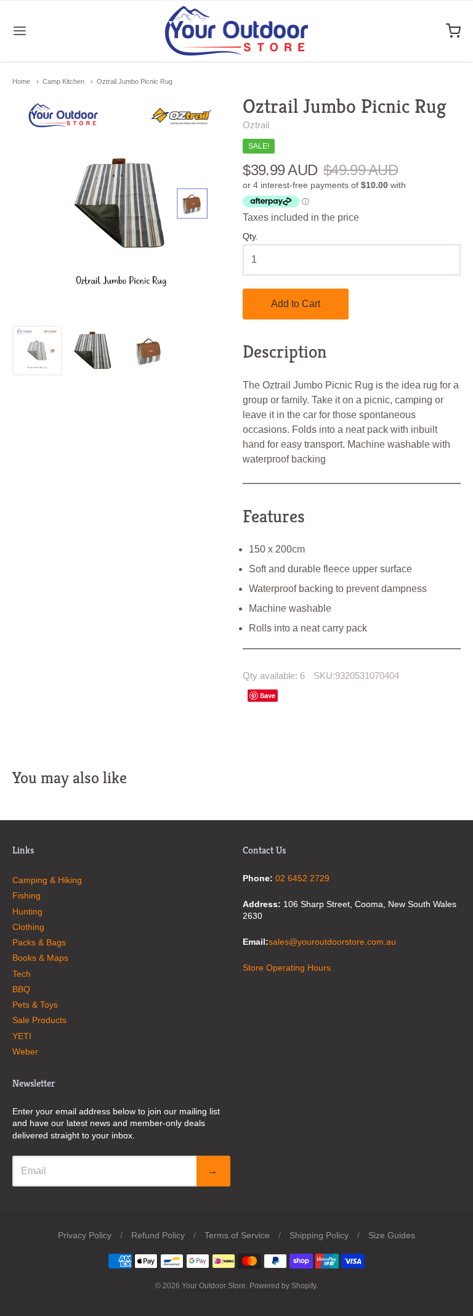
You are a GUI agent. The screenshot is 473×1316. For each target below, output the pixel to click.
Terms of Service (237, 1235)
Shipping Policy (319, 1235)
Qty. (250, 236)
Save (267, 695)
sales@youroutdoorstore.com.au (332, 942)
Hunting (27, 911)
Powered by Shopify (282, 1285)
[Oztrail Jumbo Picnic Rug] (93, 351)
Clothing (28, 927)
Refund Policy (158, 1235)
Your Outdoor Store (214, 1285)
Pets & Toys (35, 1005)
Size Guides (391, 1235)
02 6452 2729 (302, 878)
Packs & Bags (39, 942)
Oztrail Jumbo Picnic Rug (134, 81)
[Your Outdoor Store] (237, 31)
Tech (21, 974)
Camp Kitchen (63, 81)
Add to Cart (295, 303)
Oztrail (256, 125)
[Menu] (57, 30)
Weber (25, 1051)
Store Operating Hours (287, 968)
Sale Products (39, 1020)
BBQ (21, 989)
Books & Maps (40, 958)
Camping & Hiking (47, 880)
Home (21, 81)
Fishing (26, 895)
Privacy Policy (84, 1235)
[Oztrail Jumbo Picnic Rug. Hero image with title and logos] (37, 351)
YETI (21, 1036)
